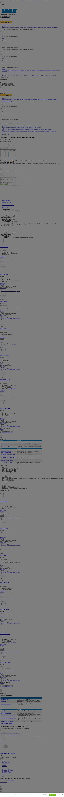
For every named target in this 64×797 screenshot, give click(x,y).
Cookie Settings (45, 794)
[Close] (62, 795)
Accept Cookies (52, 794)
